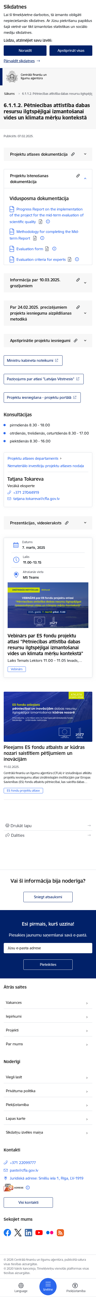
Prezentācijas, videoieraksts (36, 522)
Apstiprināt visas (71, 50)
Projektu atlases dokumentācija (39, 154)
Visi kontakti (28, 1202)
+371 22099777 (23, 1162)
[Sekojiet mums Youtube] (39, 1232)
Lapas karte (15, 1118)
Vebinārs (17, 669)
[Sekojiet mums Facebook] (7, 1232)
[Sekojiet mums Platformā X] (18, 1232)
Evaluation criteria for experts (41, 259)
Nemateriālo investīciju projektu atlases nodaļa (46, 465)
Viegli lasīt (14, 1077)
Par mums (14, 1044)
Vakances (14, 1002)
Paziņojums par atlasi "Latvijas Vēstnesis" (40, 379)
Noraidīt (25, 50)
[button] (72, 154)
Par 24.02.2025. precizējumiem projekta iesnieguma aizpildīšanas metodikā (41, 313)
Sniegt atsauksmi (48, 897)
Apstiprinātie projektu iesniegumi (40, 340)
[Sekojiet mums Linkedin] (28, 1232)
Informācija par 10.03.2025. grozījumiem (35, 282)
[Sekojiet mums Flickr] (49, 1232)
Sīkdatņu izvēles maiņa (24, 1132)
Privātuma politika (20, 1090)
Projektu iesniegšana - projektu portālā (39, 397)
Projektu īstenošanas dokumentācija (29, 178)
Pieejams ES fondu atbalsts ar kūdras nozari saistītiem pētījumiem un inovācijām (44, 753)
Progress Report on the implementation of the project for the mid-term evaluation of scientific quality (47, 215)
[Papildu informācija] (48, 221)
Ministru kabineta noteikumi (30, 360)
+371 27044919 (26, 492)
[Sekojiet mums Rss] (60, 1232)
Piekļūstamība (17, 1104)
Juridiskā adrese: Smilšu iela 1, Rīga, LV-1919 (46, 1178)
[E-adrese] (13, 1187)
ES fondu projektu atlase (23, 790)
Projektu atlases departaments (33, 458)
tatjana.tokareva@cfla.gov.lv (36, 498)
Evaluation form (29, 249)
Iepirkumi (13, 1016)
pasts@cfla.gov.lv (24, 1170)
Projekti (12, 1030)
